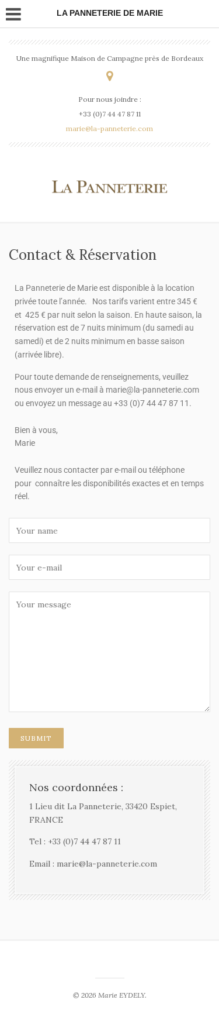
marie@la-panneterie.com (109, 128)
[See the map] (109, 75)
